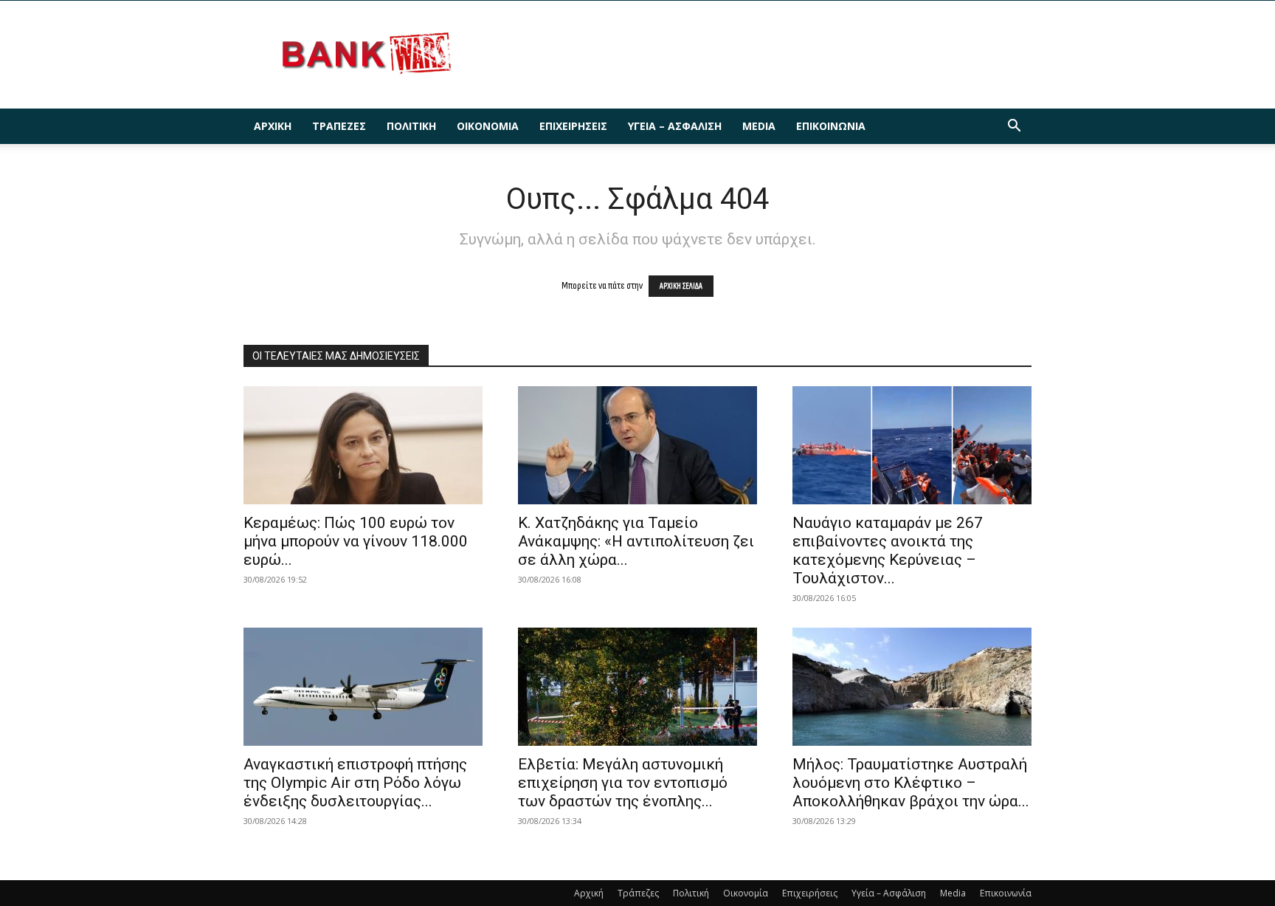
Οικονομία (488, 126)
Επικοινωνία (830, 126)
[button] (1014, 127)
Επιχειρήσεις (573, 126)
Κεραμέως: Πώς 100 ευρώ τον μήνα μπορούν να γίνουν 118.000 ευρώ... (355, 541)
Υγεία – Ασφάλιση (675, 126)
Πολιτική (411, 126)
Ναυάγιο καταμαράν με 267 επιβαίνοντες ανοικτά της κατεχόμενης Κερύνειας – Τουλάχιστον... (887, 550)
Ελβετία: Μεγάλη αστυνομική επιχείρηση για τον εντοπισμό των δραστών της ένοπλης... (623, 782)
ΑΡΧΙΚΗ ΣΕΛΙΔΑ (681, 286)
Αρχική (272, 126)
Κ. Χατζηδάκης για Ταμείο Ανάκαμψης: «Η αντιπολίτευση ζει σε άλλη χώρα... (636, 541)
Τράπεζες (339, 126)
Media (758, 126)
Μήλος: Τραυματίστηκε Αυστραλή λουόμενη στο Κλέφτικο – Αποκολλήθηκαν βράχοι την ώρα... (910, 782)
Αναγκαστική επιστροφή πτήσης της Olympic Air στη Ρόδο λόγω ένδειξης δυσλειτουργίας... (355, 782)
